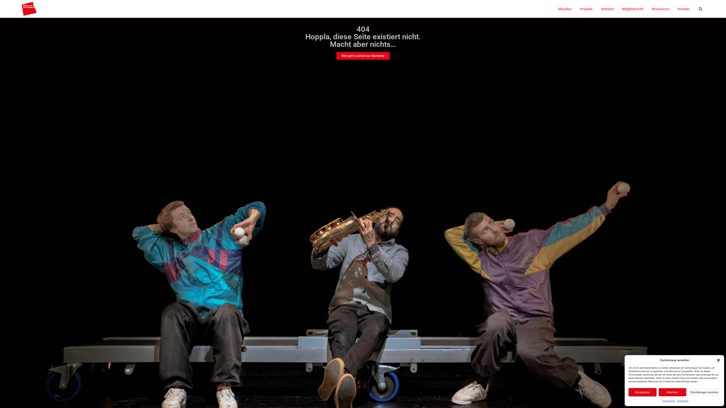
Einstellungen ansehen (704, 392)
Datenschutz (668, 401)
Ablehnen (672, 392)
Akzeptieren (642, 392)
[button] (718, 360)
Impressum (683, 401)
